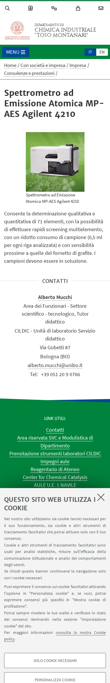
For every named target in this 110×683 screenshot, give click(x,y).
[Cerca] (8, 8)
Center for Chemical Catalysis (55, 477)
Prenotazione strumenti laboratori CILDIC (55, 453)
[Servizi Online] (55, 8)
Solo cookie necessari (55, 660)
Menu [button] (13, 52)
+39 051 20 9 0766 (60, 374)
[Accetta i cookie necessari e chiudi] (101, 497)
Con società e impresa (43, 65)
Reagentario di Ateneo (55, 469)
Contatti (55, 429)
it (90, 52)
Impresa (78, 65)
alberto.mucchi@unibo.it (55, 365)
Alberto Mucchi (55, 297)
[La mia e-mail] (102, 8)
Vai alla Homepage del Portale (17, 30)
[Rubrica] (31, 8)
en (102, 52)
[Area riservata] (78, 8)
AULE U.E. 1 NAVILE (55, 485)
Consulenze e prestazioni (29, 73)
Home (10, 65)
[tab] (90, 52)
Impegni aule (55, 461)
